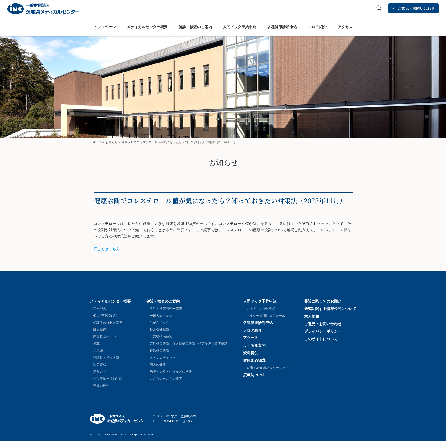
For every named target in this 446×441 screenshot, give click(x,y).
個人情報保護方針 (106, 315)
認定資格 (99, 364)
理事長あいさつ (104, 337)
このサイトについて (321, 339)
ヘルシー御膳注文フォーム (265, 315)
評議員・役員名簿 (106, 357)
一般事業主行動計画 (107, 378)
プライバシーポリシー (322, 331)
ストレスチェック (163, 357)
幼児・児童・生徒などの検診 (171, 371)
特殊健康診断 (159, 350)
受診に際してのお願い (322, 301)
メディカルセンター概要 (147, 27)
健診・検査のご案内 (195, 27)
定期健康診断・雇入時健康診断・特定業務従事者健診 (189, 344)
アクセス (345, 27)
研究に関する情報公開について (330, 309)
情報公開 (99, 371)
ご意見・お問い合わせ (416, 8)
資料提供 (250, 353)
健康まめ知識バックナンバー (267, 368)
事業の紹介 (101, 385)
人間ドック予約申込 (239, 27)
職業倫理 (99, 330)
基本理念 (99, 308)
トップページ (105, 27)
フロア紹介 (317, 27)
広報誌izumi (253, 375)
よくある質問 (254, 345)
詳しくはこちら (107, 249)
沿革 (96, 344)
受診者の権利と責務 (107, 322)
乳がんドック (159, 322)
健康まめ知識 (254, 360)
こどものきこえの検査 (166, 378)
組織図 (98, 350)
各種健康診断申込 (282, 27)
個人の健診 (158, 364)
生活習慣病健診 (161, 337)
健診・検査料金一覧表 (166, 308)
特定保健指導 (159, 330)
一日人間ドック (161, 315)
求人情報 (311, 316)
